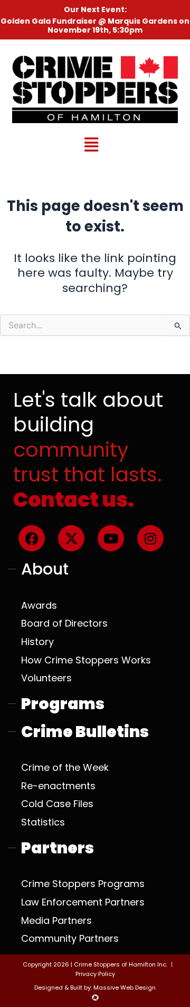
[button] (91, 144)
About (45, 569)
